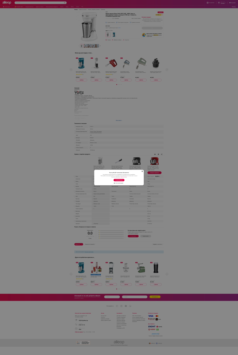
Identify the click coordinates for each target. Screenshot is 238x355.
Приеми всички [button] (119, 180)
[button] (119, 183)
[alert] (119, 177)
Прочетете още (124, 177)
